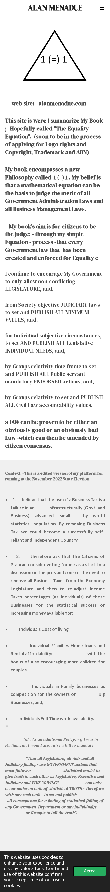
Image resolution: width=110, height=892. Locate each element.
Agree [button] (89, 871)
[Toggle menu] (101, 8)
